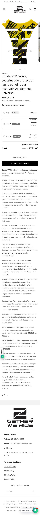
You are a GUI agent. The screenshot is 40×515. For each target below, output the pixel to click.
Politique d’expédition (29, 507)
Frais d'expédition (7, 100)
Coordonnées (11, 510)
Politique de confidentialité (26, 510)
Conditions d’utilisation (13, 507)
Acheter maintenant (20, 163)
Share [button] (6, 395)
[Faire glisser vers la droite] (24, 69)
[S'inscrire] (33, 491)
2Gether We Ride (15, 501)
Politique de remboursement (27, 504)
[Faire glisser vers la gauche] (15, 69)
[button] (4, 9)
